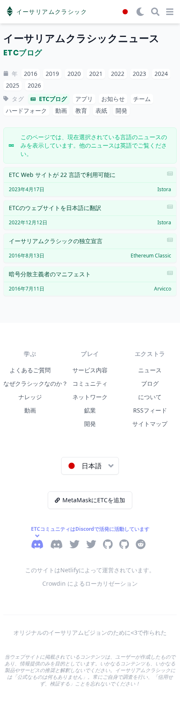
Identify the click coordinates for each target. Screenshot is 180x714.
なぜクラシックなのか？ (35, 383)
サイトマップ (149, 424)
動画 (30, 410)
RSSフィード (150, 410)
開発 (90, 424)
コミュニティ (90, 383)
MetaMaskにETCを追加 (93, 500)
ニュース (150, 370)
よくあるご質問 (30, 370)
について (150, 397)
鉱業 (90, 410)
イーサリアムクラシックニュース (81, 38)
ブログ (150, 383)
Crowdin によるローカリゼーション (90, 583)
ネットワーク (90, 397)
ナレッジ (30, 397)
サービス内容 (90, 370)
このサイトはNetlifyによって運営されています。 (90, 570)
